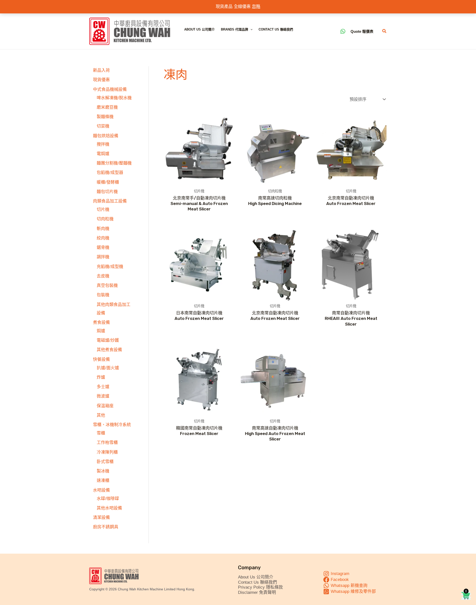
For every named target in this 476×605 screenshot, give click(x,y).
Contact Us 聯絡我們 (276, 29)
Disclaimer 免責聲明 (257, 592)
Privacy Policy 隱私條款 (260, 587)
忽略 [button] (256, 6)
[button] (250, 29)
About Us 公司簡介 (199, 29)
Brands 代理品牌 (234, 29)
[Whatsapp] (343, 31)
